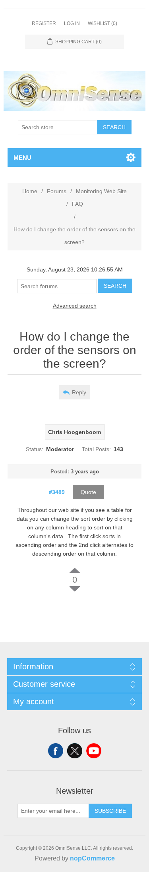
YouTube (93, 750)
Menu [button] (22, 157)
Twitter (74, 750)
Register (44, 23)
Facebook (55, 750)
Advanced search (75, 305)
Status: (34, 449)
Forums (56, 191)
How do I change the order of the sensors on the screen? (74, 235)
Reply (79, 392)
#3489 (57, 492)
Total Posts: (96, 449)
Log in (72, 23)
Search (114, 127)
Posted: (59, 472)
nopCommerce (92, 858)
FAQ (77, 204)
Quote (88, 492)
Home (29, 191)
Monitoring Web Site (101, 191)
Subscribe (110, 811)
